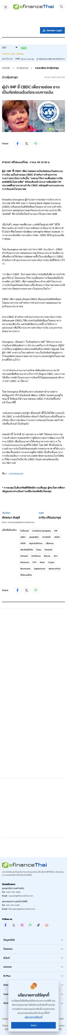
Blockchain (25, 568)
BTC (56, 556)
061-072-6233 (12, 905)
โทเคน (38, 549)
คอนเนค (7, 967)
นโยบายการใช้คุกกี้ (33, 1017)
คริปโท (23, 543)
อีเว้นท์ (6, 958)
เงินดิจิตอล (36, 556)
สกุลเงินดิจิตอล (35, 543)
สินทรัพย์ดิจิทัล (26, 549)
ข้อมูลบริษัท (9, 940)
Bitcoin (47, 556)
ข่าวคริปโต (46, 537)
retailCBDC (34, 537)
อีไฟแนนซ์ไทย (26, 575)
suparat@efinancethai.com (21, 895)
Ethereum (24, 562)
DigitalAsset (39, 568)
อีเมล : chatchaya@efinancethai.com (18, 522)
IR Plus (7, 976)
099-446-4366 (13, 892)
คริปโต (57, 537)
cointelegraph (16, 473)
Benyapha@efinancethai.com (22, 908)
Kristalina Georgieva (41, 530)
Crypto (51, 562)
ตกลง (33, 1025)
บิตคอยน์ (48, 549)
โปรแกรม (8, 949)
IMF (55, 530)
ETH (34, 562)
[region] (33, 19)
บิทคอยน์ (24, 556)
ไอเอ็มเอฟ (24, 530)
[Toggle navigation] (5, 6)
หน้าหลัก (6, 68)
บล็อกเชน (50, 543)
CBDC (23, 537)
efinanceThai (54, 568)
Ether (42, 562)
